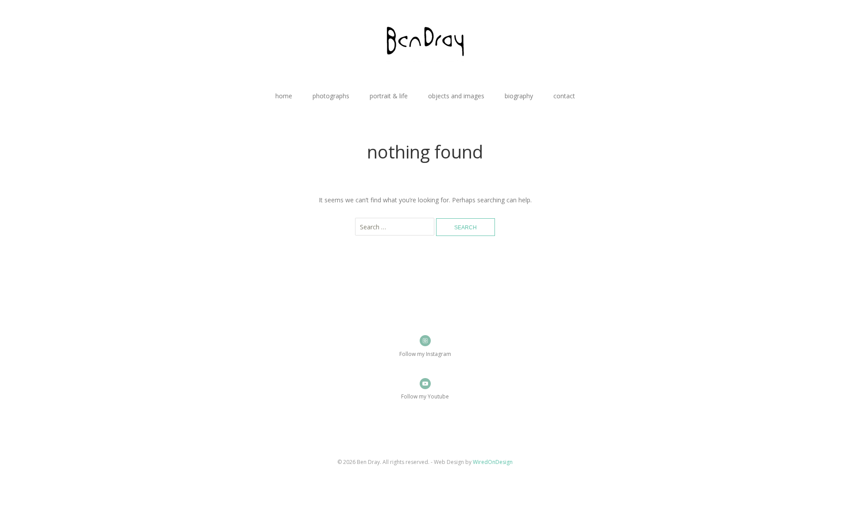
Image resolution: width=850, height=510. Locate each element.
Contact (564, 96)
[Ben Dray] (425, 44)
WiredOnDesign (493, 462)
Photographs (331, 96)
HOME (283, 96)
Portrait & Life (389, 96)
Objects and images (456, 96)
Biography (519, 96)
